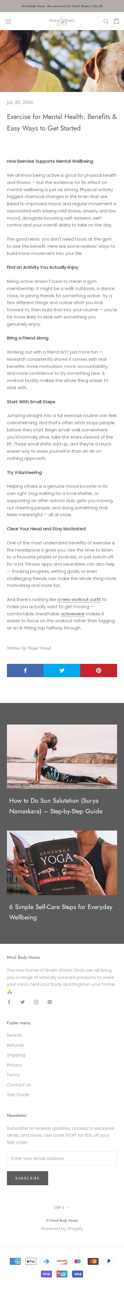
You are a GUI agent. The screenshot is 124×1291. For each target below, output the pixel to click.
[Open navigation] (8, 21)
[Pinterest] (50, 1002)
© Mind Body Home (62, 1220)
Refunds (15, 1045)
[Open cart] (116, 21)
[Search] (106, 21)
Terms (13, 1075)
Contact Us (19, 1085)
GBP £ (59, 1207)
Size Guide (18, 1095)
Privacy (14, 1065)
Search (14, 1035)
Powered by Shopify (62, 1228)
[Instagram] (36, 1002)
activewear (73, 614)
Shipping (16, 1055)
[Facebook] (9, 1002)
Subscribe (27, 1178)
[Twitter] (22, 1002)
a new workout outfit (79, 599)
